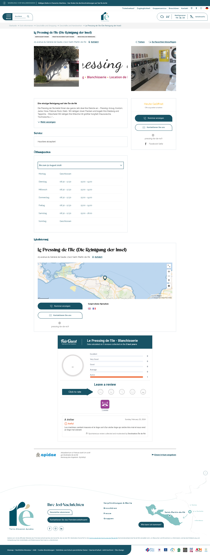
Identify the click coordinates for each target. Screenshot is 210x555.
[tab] (78, 165)
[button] (207, 8)
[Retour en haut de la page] (205, 473)
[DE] (207, 8)
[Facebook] (49, 529)
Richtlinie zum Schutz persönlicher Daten (72, 550)
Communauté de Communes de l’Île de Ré (103, 538)
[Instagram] (55, 529)
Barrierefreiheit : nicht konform (101, 550)
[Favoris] (201, 8)
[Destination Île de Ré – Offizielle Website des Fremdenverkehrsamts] (105, 16)
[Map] (191, 8)
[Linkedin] (61, 529)
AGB (34, 550)
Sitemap (10, 550)
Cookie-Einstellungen (46, 550)
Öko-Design (119, 550)
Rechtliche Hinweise (23, 550)
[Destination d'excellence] (159, 550)
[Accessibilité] (196, 8)
